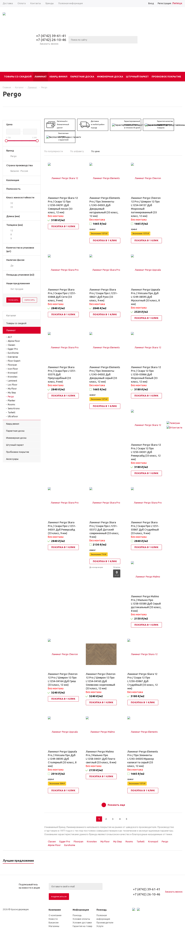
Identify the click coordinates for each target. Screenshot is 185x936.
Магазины (54, 926)
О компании (55, 915)
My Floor (12, 388)
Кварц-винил (58, 76)
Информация (81, 909)
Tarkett (11, 412)
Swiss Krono (14, 408)
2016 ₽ (58, 773)
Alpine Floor (14, 341)
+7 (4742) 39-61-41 (51, 36)
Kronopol (12, 373)
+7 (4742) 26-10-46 (51, 40)
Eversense (13, 357)
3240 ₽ (58, 692)
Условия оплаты (81, 919)
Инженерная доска (110, 76)
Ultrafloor (13, 416)
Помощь (101, 909)
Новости (53, 919)
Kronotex (12, 377)
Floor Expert (14, 361)
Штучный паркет (137, 76)
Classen (11, 345)
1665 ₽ (99, 223)
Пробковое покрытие (166, 76)
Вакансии (54, 922)
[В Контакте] (174, 427)
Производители (104, 922)
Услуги (99, 926)
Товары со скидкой (18, 76)
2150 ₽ (141, 618)
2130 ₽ (99, 544)
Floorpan (12, 365)
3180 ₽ (58, 220)
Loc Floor (12, 384)
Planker (11, 400)
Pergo (11, 396)
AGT (10, 337)
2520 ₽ (141, 311)
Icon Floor (13, 369)
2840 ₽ (58, 308)
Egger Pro (13, 349)
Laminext (12, 380)
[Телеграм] (174, 423)
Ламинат (41, 76)
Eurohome (13, 353)
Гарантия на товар (82, 926)
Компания (55, 909)
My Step (12, 392)
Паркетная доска (82, 76)
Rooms (11, 404)
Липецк (177, 3)
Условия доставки (82, 922)
